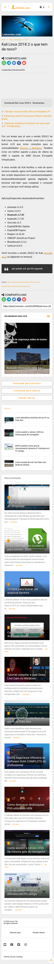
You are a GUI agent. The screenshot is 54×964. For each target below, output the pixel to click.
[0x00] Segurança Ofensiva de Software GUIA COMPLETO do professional (26, 761)
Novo (7, 408)
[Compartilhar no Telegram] (9, 65)
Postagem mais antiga (27, 391)
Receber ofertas (39, 933)
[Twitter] (18, 944)
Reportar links (15, 933)
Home (3, 39)
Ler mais (13, 522)
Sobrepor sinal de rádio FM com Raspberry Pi (27, 111)
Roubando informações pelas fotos (25, 368)
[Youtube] (5, 944)
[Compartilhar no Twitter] (14, 65)
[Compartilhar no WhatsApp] (4, 65)
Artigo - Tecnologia (15, 39)
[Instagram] (25, 944)
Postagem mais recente (27, 384)
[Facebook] (12, 944)
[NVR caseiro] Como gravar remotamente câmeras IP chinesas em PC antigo (32, 448)
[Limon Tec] (21, 8)
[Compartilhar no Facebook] (19, 65)
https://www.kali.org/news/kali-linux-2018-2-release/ (24, 282)
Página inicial (27, 398)
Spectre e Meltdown (31, 148)
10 (9, 881)
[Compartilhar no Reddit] (24, 65)
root (26, 39)
